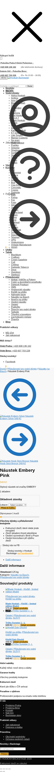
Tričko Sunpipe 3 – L (15, 656)
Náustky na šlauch (20, 575)
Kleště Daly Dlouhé (15, 639)
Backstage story (13, 715)
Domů (3, 369)
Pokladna (10, 194)
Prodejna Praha (13, 705)
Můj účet (10, 91)
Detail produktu (20, 608)
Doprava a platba (14, 727)
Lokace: (4, 505)
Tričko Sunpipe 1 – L (15, 623)
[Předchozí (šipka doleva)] (1, 771)
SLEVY (16, 618)
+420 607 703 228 (15, 351)
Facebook (10, 362)
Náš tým (10, 713)
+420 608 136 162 (8, 67)
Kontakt (9, 710)
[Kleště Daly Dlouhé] (16, 627)
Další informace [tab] (13, 560)
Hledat (29, 86)
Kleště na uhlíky (13, 599)
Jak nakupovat (13, 142)
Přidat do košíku (8, 508)
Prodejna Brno (13, 708)
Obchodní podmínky (15, 737)
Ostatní (9, 615)
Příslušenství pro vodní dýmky (22, 369)
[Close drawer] (1, 58)
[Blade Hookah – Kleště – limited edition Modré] (22, 592)
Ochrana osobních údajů (18, 739)
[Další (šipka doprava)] (4, 771)
